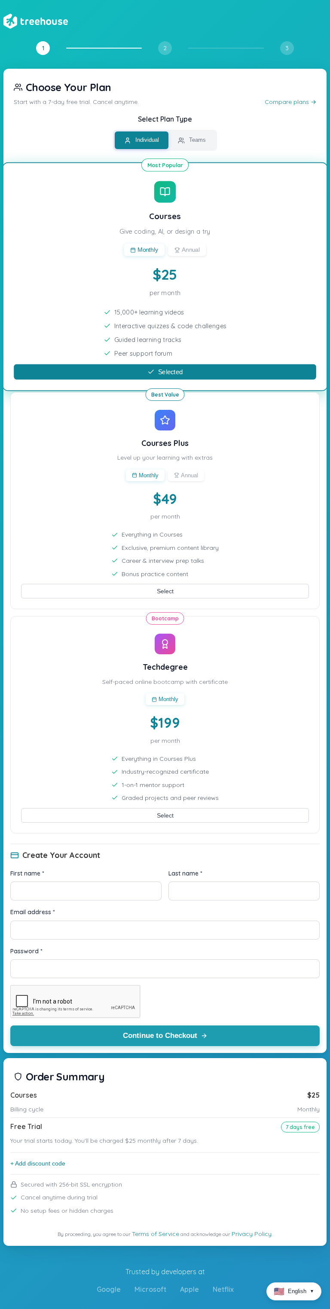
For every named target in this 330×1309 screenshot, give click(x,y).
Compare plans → (290, 102)
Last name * (185, 873)
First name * (27, 873)
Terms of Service (155, 1234)
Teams (196, 140)
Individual (146, 140)
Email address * (32, 912)
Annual (191, 250)
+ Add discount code (37, 1163)
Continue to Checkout (160, 1035)
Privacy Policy (252, 1234)
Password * (26, 951)
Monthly (148, 250)
